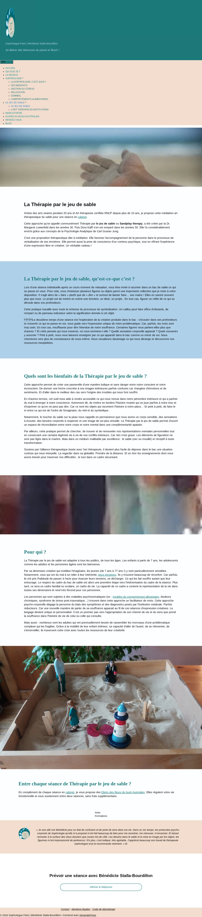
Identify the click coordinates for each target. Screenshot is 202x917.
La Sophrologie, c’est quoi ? (28, 82)
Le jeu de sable (15, 102)
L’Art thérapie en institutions (30, 109)
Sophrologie (13, 78)
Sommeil (16, 96)
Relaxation (18, 92)
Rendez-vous (13, 120)
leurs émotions (107, 574)
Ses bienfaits (19, 85)
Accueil (10, 68)
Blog (8, 123)
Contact (65, 905)
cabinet (82, 216)
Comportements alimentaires (29, 99)
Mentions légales (81, 905)
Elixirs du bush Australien (22, 116)
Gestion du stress (22, 89)
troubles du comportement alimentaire (136, 596)
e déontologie (107, 905)
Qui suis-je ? (12, 71)
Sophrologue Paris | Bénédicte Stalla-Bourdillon (31, 43)
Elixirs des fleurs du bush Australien (123, 792)
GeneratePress (87, 911)
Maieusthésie (13, 113)
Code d (96, 905)
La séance (11, 75)
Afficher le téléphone (101, 883)
